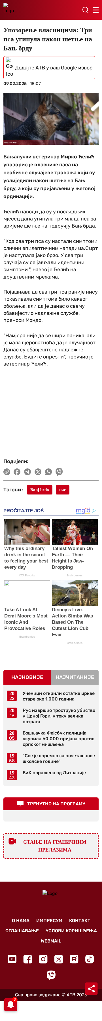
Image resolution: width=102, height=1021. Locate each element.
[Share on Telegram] (27, 471)
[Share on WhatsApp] (48, 471)
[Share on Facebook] (17, 471)
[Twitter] (58, 959)
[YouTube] (12, 959)
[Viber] (51, 975)
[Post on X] (38, 471)
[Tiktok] (89, 959)
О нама (20, 920)
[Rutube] (74, 959)
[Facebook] (27, 959)
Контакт (79, 920)
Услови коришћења (71, 930)
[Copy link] (6, 471)
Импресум (49, 920)
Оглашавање (22, 930)
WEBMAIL (51, 941)
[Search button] (85, 10)
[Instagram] (43, 959)
